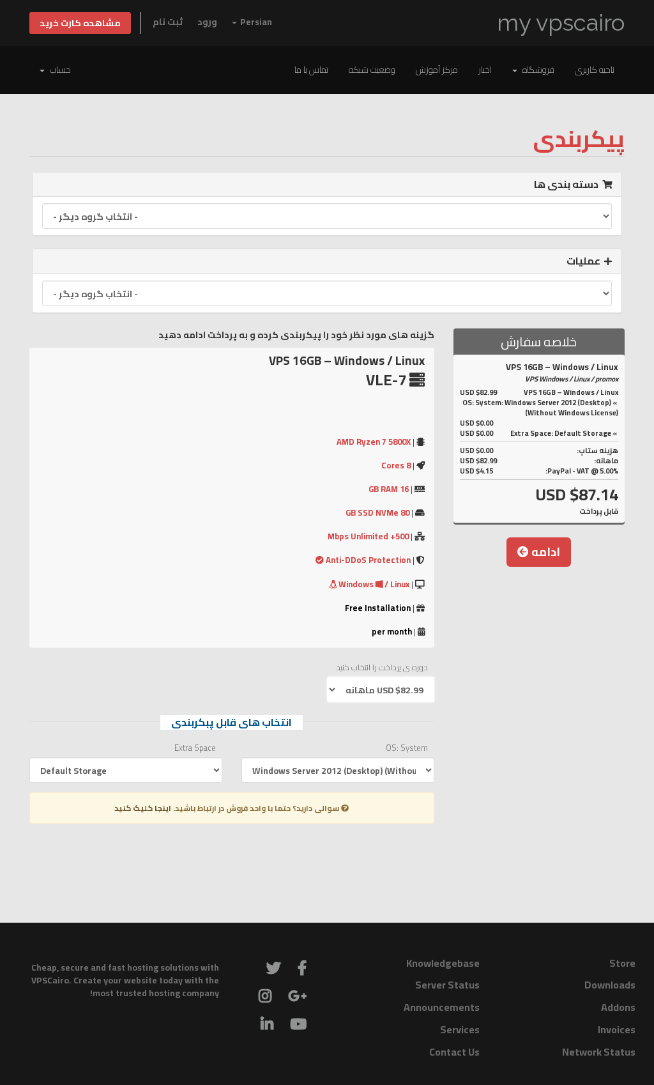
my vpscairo (561, 22)
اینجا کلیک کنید (142, 808)
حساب (58, 69)
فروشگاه (536, 69)
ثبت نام (168, 21)
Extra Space (195, 748)
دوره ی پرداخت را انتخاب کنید (382, 667)
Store (622, 963)
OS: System (407, 748)
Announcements (442, 1007)
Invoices (616, 1029)
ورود (207, 21)
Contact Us (454, 1051)
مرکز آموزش (437, 69)
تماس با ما (311, 69)
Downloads (609, 984)
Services (460, 1029)
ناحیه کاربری (594, 69)
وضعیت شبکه (372, 69)
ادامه (544, 551)
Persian (255, 21)
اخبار (485, 69)
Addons (618, 1007)
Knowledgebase (443, 963)
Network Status (598, 1051)
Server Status (447, 984)
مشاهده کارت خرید (80, 23)
